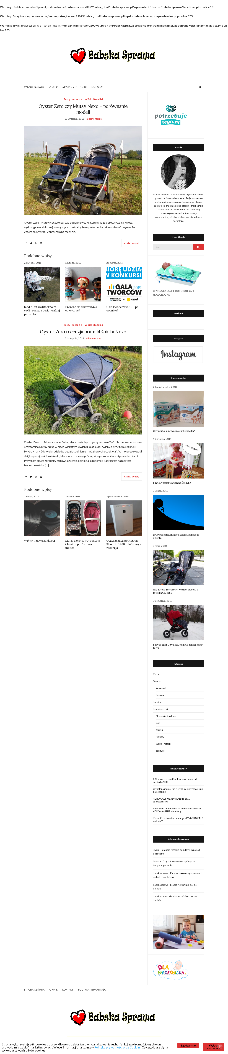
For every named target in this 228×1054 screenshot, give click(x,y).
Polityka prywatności (92, 989)
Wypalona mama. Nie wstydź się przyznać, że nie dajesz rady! (178, 790)
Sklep (83, 87)
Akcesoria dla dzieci (166, 716)
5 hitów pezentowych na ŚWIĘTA (172, 482)
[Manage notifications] (219, 1046)
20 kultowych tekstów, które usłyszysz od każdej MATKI (175, 780)
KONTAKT (97, 87)
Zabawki (160, 750)
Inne (158, 723)
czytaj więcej (131, 242)
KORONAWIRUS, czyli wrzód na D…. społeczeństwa (171, 800)
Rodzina (157, 702)
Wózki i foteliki (94, 99)
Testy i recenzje (72, 99)
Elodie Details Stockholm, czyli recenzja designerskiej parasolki (42, 310)
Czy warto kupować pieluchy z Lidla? (174, 431)
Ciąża (156, 674)
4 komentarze (93, 338)
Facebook (178, 313)
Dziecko (157, 681)
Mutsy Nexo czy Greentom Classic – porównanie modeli (82, 544)
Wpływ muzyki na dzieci (39, 540)
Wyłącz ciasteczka (213, 1047)
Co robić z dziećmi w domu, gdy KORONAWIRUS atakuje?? (178, 820)
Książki (159, 729)
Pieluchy (160, 736)
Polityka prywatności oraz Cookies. (117, 1047)
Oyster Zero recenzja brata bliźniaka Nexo (83, 332)
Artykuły (68, 87)
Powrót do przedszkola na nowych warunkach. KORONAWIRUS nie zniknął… (177, 810)
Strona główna (34, 87)
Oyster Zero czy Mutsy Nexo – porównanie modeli (83, 109)
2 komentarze (94, 118)
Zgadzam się (188, 1045)
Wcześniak (161, 688)
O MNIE (53, 87)
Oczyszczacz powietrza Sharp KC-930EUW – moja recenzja (123, 544)
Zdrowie (160, 695)
